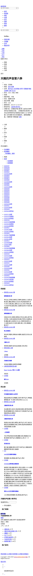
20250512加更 (8, 265)
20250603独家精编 (9, 248)
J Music (6, 351)
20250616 (6, 177)
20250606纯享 (8, 182)
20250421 (6, 205)
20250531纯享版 (9, 252)
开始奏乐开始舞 (8, 360)
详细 (6, 39)
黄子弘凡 (11, 88)
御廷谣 (6, 529)
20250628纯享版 (9, 226)
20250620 (6, 175)
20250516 (6, 194)
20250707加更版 (9, 216)
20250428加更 (8, 272)
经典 (12, 86)
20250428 (6, 202)
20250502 (6, 200)
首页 (5, 11)
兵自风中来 (8, 539)
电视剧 (6, 13)
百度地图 (15, 554)
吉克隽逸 (16, 88)
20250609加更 (8, 242)
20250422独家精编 (9, 277)
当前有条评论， (16, 107)
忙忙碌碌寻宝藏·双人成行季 (11, 394)
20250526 (6, 190)
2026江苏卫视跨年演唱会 (10, 454)
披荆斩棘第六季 (8, 313)
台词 (5, 43)
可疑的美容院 (8, 537)
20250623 (6, 172)
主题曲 (6, 41)
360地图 (20, 554)
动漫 (5, 17)
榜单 (5, 23)
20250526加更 (8, 255)
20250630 (6, 169)
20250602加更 (8, 250)
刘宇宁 (22, 88)
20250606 (6, 183)
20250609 (6, 180)
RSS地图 (9, 554)
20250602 (6, 185)
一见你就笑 (7, 432)
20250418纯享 (8, 207)
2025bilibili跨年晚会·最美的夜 (11, 463)
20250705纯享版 (9, 218)
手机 (2, 57)
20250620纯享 (8, 174)
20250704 (6, 167)
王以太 (14, 90)
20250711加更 (8, 214)
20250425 (6, 275)
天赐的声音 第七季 (8, 405)
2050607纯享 (8, 244)
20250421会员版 (9, 279)
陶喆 (29, 88)
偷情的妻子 (8, 541)
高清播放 (6, 151)
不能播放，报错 (9, 153)
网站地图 (3, 554)
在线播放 (6, 149)
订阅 (2, 53)
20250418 (6, 209)
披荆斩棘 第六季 (8, 296)
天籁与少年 (7, 342)
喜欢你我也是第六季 (10, 531)
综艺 (5, 19)
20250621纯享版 (9, 231)
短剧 (5, 21)
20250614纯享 (8, 239)
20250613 (6, 178)
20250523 (6, 191)
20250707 (6, 166)
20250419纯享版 (9, 281)
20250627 (6, 170)
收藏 (2, 49)
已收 (2, 51)
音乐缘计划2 (7, 443)
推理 (2, 517)
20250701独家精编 (9, 222)
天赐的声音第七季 (8, 418)
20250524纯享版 (9, 257)
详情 (20, 117)
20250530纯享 (8, 187)
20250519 (6, 193)
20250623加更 (8, 229)
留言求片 (3, 561)
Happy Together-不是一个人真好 (12, 370)
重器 (5, 533)
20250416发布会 (9, 211)
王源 (9, 90)
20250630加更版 (9, 224)
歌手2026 (6, 379)
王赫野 (6, 90)
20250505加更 (8, 268)
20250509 (6, 197)
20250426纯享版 (9, 274)
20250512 (6, 196)
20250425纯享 (8, 204)
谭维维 (26, 88)
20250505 (6, 199)
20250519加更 (8, 261)
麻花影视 (3, 6)
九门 (5, 535)
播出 (6, 45)
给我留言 (26, 554)
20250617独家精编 (9, 235)
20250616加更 (8, 237)
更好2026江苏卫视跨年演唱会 (11, 491)
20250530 (6, 188)
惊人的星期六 (7, 330)
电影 (5, 15)
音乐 (9, 86)
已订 (2, 55)
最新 (5, 25)
